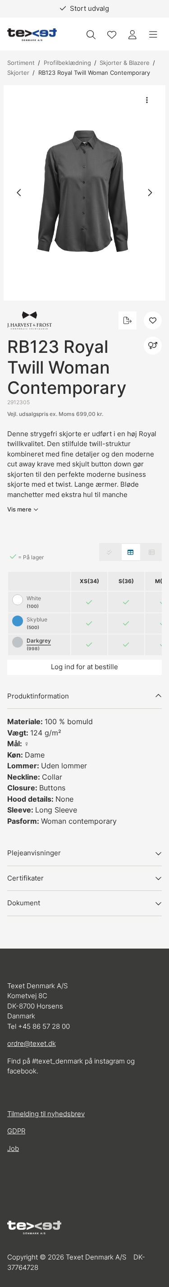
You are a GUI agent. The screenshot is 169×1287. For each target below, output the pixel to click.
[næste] (150, 193)
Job (13, 1148)
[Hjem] (32, 35)
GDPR (16, 1131)
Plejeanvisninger (34, 853)
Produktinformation (38, 696)
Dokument (23, 903)
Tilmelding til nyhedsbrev (46, 1113)
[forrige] (19, 193)
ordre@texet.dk (31, 1043)
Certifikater (25, 878)
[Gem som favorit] (111, 34)
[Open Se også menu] (153, 346)
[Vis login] (132, 34)
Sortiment (21, 62)
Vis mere (19, 509)
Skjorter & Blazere (125, 62)
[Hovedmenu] (153, 34)
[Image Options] (147, 100)
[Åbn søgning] (91, 34)
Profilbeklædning (67, 62)
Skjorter (18, 72)
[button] (84, 193)
